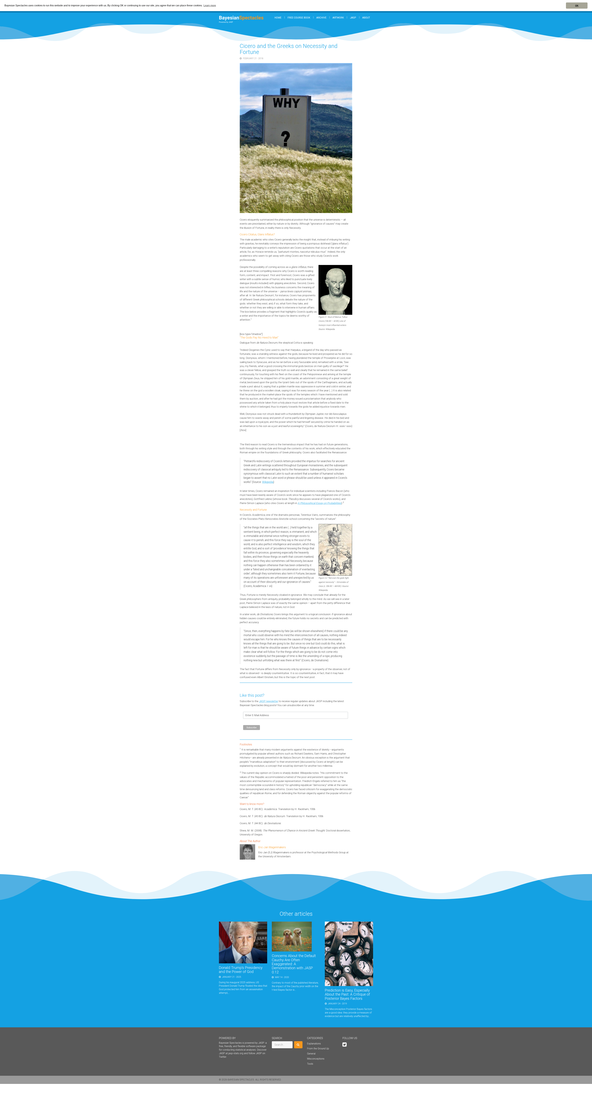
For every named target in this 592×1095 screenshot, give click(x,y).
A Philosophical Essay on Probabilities (319, 503)
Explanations (314, 1043)
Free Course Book (299, 17)
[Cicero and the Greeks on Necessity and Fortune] (285, 137)
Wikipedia (267, 482)
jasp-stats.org (235, 1053)
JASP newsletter (268, 701)
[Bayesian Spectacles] (241, 19)
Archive (321, 17)
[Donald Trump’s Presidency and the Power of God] (243, 942)
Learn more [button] (210, 5)
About (366, 17)
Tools (310, 1063)
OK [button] (576, 5)
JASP (353, 17)
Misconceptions (315, 1058)
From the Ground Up (318, 1048)
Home (277, 17)
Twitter (222, 1056)
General (311, 1053)
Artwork (338, 17)
